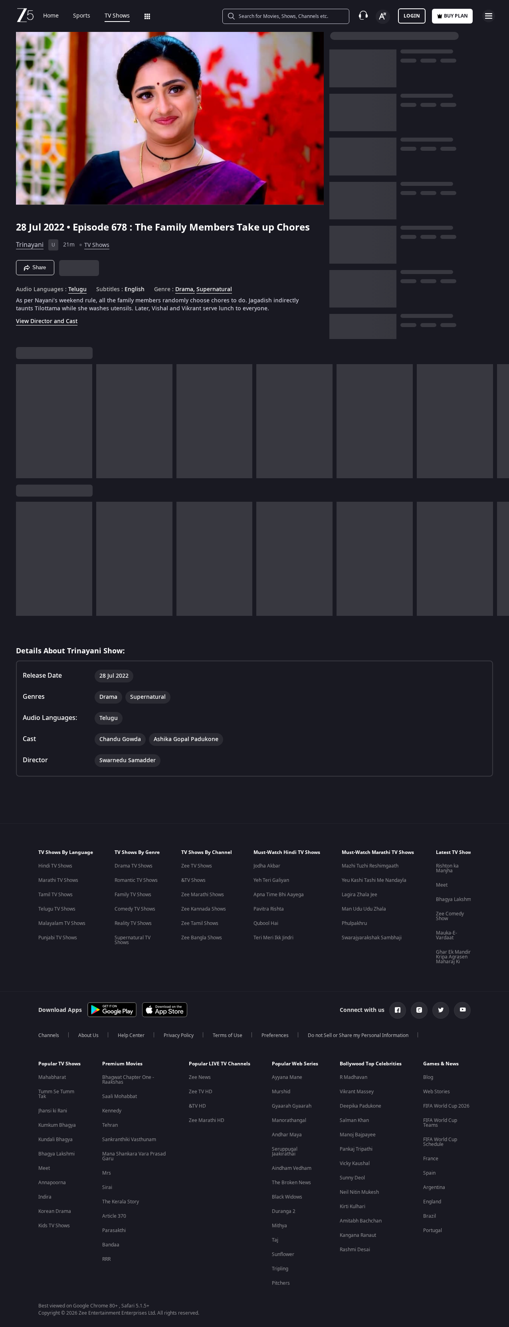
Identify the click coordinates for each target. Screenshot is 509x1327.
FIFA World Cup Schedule (440, 1142)
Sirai (107, 1187)
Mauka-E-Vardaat (446, 935)
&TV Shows (193, 880)
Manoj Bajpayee (358, 1134)
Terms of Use (227, 1035)
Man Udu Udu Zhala (364, 909)
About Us (88, 1035)
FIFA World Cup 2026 (446, 1106)
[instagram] (419, 1010)
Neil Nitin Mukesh (359, 1192)
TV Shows (117, 16)
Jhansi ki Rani (52, 1110)
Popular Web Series (295, 1063)
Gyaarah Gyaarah (291, 1106)
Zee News (200, 1077)
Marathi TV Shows (58, 880)
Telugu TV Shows (56, 909)
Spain (429, 1173)
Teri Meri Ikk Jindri (273, 937)
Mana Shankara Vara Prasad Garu (134, 1156)
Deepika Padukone (360, 1106)
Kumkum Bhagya (57, 1125)
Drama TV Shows (134, 866)
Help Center (131, 1035)
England (432, 1201)
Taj (275, 1240)
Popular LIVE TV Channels (219, 1063)
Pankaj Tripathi (356, 1149)
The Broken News (291, 1182)
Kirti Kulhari (352, 1206)
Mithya (279, 1225)
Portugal (432, 1230)
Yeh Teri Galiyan (271, 880)
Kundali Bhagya (55, 1139)
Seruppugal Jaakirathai (284, 1151)
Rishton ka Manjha (447, 868)
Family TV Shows (133, 894)
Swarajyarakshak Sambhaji (372, 937)
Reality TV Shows (133, 923)
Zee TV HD (200, 1091)
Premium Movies (122, 1063)
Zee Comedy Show (450, 916)
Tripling (280, 1268)
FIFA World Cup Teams (440, 1123)
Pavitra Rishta (269, 909)
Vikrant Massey (357, 1091)
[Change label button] (383, 17)
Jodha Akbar (267, 866)
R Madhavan (353, 1077)
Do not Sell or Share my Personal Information (358, 1035)
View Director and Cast (46, 321)
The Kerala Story (120, 1201)
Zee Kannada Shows (203, 909)
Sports (81, 16)
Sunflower (283, 1254)
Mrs (106, 1173)
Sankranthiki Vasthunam (129, 1139)
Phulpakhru (354, 923)
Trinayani (30, 245)
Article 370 (114, 1216)
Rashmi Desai (355, 1249)
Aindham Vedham (291, 1168)
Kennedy (111, 1110)
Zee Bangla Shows (201, 937)
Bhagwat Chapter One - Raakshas (128, 1080)
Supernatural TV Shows (133, 940)
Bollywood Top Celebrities (371, 1063)
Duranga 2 (283, 1211)
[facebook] (397, 1010)
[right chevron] (500, 421)
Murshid (281, 1091)
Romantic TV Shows (136, 880)
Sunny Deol (352, 1177)
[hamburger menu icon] (488, 16)
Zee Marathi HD (206, 1120)
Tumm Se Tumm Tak (56, 1094)
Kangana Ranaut (358, 1235)
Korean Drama (54, 1211)
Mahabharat (52, 1077)
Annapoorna (52, 1182)
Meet (442, 885)
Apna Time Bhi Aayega (279, 894)
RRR (106, 1259)
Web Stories (436, 1091)
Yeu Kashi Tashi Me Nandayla (374, 880)
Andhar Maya (287, 1134)
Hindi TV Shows (55, 866)
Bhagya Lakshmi (454, 899)
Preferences (275, 1035)
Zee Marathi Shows (202, 894)
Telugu (77, 290)
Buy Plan (456, 16)
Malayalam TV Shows (61, 923)
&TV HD (197, 1106)
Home (51, 16)
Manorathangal (289, 1120)
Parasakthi (114, 1230)
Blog (428, 1077)
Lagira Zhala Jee (359, 894)
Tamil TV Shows (55, 894)
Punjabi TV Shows (57, 937)
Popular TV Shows (59, 1063)
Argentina (434, 1187)
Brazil (429, 1216)
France (430, 1158)
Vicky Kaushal (355, 1163)
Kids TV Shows (54, 1225)
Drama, (185, 290)
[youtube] (462, 1010)
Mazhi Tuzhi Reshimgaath (370, 866)
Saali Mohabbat (119, 1096)
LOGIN (412, 16)
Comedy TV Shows (135, 909)
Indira (44, 1197)
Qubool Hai (266, 923)
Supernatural (214, 290)
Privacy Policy (179, 1035)
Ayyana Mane (287, 1077)
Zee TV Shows (196, 866)
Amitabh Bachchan (361, 1220)
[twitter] (440, 1010)
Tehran (110, 1125)
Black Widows (287, 1197)
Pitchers (281, 1283)
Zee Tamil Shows (199, 923)
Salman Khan (354, 1120)
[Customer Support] (363, 16)
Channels (48, 1035)
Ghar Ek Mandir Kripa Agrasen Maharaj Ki (453, 956)
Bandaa (110, 1244)
